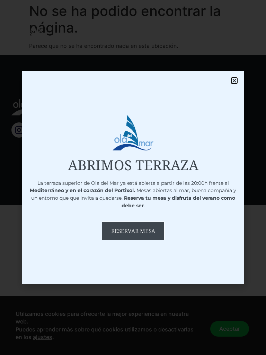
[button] (234, 80)
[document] (133, 177)
